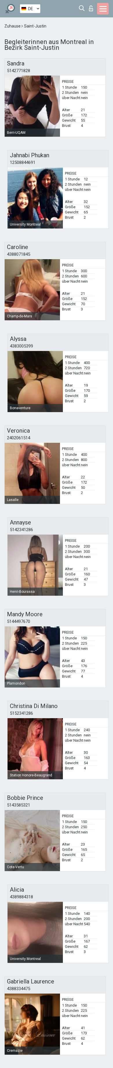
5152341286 (21, 713)
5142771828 (18, 70)
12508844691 (22, 162)
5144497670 (18, 621)
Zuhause (12, 26)
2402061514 (18, 437)
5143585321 (18, 805)
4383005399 (21, 346)
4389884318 (21, 896)
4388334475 (18, 988)
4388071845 (18, 254)
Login (92, 6)
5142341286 (21, 529)
